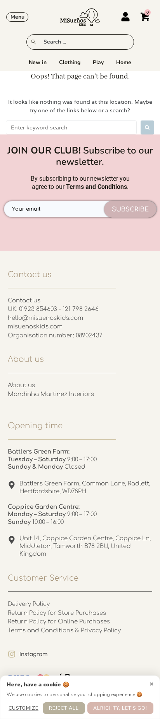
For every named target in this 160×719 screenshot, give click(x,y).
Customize (23, 708)
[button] (17, 17)
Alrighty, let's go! (120, 708)
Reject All (64, 708)
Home (123, 62)
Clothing (69, 62)
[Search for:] (71, 127)
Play (98, 62)
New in (38, 62)
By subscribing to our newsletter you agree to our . (80, 182)
